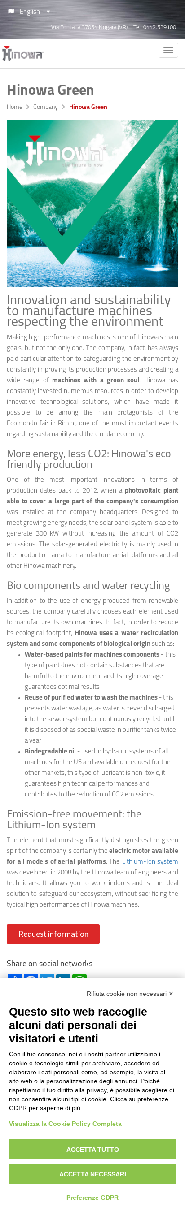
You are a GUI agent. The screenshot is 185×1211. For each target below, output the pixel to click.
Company (45, 107)
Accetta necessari (92, 1174)
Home (14, 107)
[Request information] (54, 942)
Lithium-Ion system (150, 862)
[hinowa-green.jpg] (92, 203)
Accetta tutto (92, 1149)
